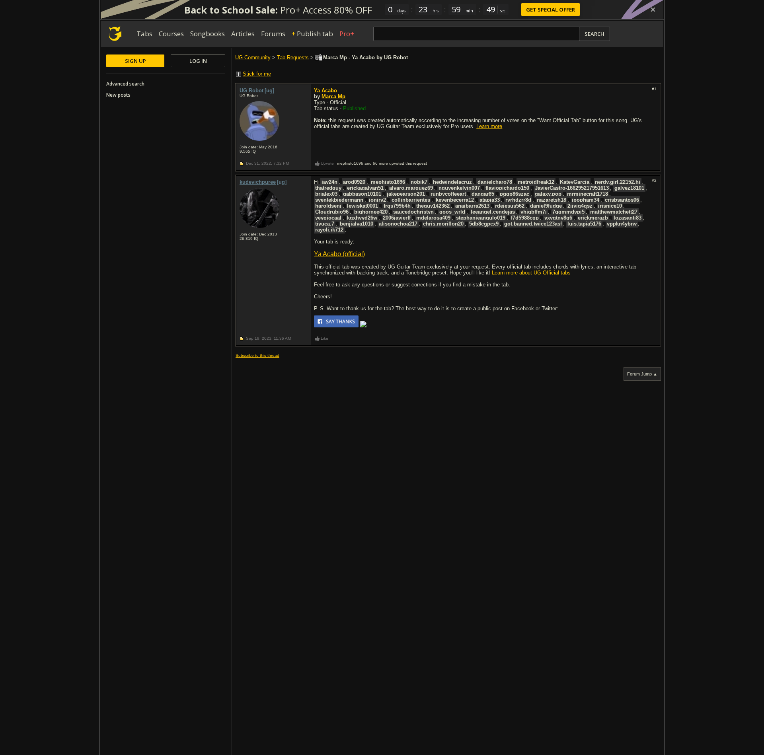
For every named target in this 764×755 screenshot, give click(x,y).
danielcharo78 (494, 182)
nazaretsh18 (551, 200)
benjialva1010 (356, 224)
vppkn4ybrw (622, 224)
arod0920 (354, 182)
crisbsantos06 (622, 200)
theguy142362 (433, 206)
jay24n (329, 182)
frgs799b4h (397, 206)
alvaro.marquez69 (411, 188)
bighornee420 (371, 212)
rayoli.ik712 (329, 230)
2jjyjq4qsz (579, 206)
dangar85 (483, 194)
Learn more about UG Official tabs (531, 273)
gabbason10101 (362, 194)
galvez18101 (629, 188)
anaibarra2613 (472, 206)
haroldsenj (328, 206)
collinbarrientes (411, 200)
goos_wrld (452, 212)
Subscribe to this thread (257, 355)
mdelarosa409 (433, 218)
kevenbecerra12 (455, 200)
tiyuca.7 (324, 224)
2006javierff (397, 218)
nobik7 (419, 182)
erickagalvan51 (365, 188)
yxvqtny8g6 (558, 218)
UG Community (253, 57)
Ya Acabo (325, 90)
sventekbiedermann (339, 200)
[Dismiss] (653, 9)
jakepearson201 (406, 194)
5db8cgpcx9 (484, 224)
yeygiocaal (328, 218)
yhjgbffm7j (533, 212)
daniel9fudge (546, 206)
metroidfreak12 (536, 182)
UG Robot (251, 90)
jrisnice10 (610, 206)
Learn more (489, 126)
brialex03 (326, 194)
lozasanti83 (627, 218)
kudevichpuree (258, 182)
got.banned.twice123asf (533, 224)
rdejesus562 (509, 206)
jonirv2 (377, 200)
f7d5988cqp (525, 218)
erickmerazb (593, 218)
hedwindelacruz (452, 182)
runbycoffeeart (448, 194)
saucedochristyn (413, 212)
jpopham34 (585, 200)
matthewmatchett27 (613, 212)
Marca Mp (333, 96)
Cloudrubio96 (332, 212)
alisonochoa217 (398, 224)
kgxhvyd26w (362, 218)
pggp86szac (514, 194)
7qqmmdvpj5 (568, 212)
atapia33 (489, 200)
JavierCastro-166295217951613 (572, 188)
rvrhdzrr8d (518, 200)
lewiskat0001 (362, 206)
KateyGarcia (574, 182)
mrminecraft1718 (587, 194)
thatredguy (328, 188)
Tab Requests (293, 57)
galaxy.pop (548, 194)
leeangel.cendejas (493, 212)
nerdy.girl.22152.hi (617, 182)
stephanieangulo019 (480, 218)
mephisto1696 (388, 182)
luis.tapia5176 (584, 224)
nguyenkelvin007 (459, 188)
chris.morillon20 (443, 224)
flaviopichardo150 (507, 188)
